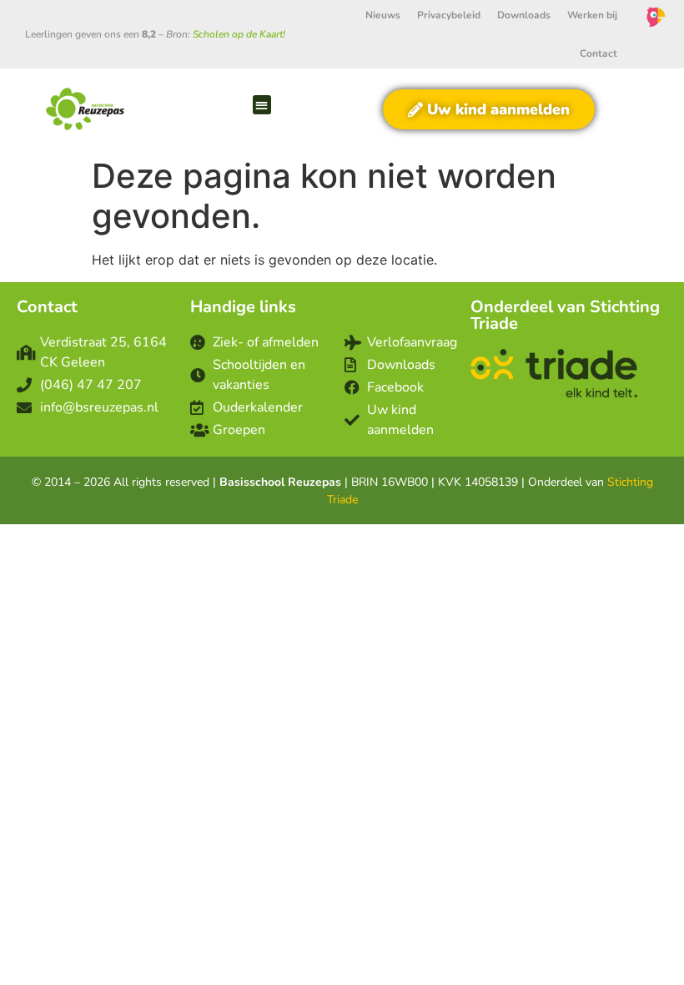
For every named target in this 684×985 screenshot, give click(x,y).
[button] (262, 104)
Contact (598, 53)
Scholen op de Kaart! (239, 34)
